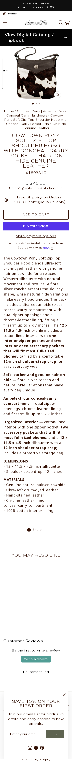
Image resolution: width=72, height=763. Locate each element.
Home (9, 111)
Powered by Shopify (36, 759)
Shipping (16, 188)
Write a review (36, 659)
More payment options (36, 236)
